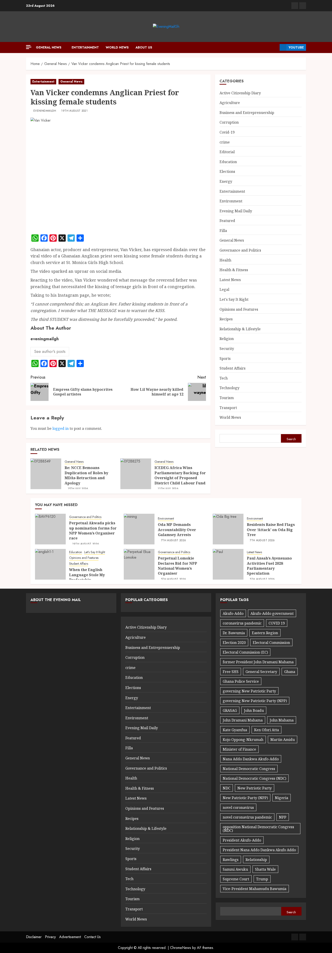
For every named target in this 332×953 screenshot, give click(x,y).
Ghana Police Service (241, 681)
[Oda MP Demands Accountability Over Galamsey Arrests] (139, 529)
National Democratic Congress (249, 768)
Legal (224, 289)
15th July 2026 (78, 489)
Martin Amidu (282, 739)
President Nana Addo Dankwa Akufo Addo (259, 849)
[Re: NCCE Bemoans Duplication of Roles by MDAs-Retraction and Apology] (45, 473)
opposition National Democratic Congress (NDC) (258, 828)
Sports (225, 358)
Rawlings (230, 859)
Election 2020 (234, 642)
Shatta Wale (265, 869)
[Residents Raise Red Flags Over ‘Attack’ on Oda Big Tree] (228, 529)
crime (225, 142)
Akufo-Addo (233, 613)
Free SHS (230, 671)
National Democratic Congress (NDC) (254, 778)
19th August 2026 (85, 544)
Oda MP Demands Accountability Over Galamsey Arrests (177, 529)
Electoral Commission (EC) (245, 652)
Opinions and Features (239, 309)
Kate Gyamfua (235, 729)
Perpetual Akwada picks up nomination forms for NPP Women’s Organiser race (93, 530)
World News (117, 47)
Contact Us (92, 936)
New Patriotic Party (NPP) (245, 797)
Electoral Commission (271, 642)
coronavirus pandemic (242, 623)
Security (227, 348)
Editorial (227, 152)
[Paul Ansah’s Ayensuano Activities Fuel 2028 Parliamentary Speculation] (228, 564)
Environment (231, 201)
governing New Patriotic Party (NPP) (255, 700)
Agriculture (230, 102)
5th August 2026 (173, 579)
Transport (228, 407)
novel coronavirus (238, 807)
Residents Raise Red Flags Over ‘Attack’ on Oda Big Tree (271, 529)
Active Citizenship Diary (240, 92)
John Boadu (254, 710)
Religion (227, 338)
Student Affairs (232, 368)
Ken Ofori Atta (266, 729)
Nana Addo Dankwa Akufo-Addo (251, 758)
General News (48, 47)
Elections (227, 171)
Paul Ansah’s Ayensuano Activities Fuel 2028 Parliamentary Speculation (269, 566)
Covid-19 (227, 132)
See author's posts (49, 351)
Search (291, 439)
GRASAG (230, 710)
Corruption (229, 122)
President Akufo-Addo (242, 840)
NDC (226, 788)
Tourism (227, 397)
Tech (224, 378)
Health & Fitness (234, 270)
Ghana (289, 671)
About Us (144, 47)
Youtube (296, 47)
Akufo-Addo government (272, 613)
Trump (262, 879)
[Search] (274, 47)
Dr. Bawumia (234, 632)
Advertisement (70, 936)
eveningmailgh (44, 111)
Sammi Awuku (235, 869)
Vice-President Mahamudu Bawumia (254, 888)
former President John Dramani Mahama (258, 661)
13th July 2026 (168, 489)
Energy (226, 181)
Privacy (50, 936)
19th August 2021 (74, 111)
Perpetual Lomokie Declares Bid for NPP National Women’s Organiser (177, 566)
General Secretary (261, 671)
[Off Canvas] (28, 47)
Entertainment (85, 47)
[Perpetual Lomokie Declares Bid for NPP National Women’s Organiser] (139, 564)
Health (225, 260)
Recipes (226, 319)
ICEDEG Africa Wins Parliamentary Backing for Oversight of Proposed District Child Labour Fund (180, 475)
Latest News (230, 279)
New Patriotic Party (254, 788)
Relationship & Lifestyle (240, 328)
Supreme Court (236, 879)
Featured (227, 220)
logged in (60, 428)
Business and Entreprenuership (247, 112)
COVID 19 (277, 623)
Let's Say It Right (234, 299)
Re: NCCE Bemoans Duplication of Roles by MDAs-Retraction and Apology (86, 475)
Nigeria (281, 797)
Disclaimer (34, 936)
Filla (223, 230)
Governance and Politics (240, 250)
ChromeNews (180, 947)
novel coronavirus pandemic (247, 817)
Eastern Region (265, 632)
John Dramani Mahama (243, 720)
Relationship (256, 859)
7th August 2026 (173, 540)
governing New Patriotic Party (249, 691)
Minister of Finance (239, 749)
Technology (229, 388)
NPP (282, 817)
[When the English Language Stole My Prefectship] (50, 564)
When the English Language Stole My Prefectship (87, 574)
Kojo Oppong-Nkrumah (243, 739)
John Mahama (282, 720)
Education (228, 161)
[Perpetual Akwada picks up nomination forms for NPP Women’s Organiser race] (50, 529)
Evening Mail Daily (236, 210)
